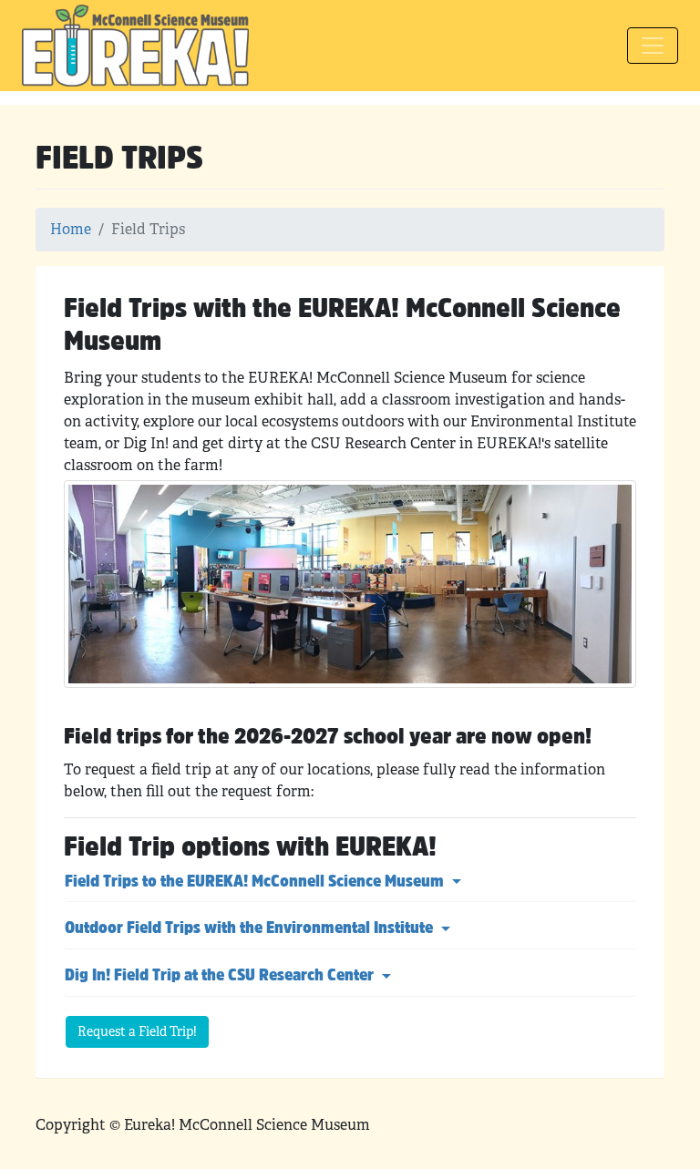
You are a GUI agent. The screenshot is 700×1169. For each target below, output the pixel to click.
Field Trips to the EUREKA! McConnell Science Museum (256, 883)
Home (70, 229)
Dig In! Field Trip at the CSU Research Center (221, 977)
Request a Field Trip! (137, 1031)
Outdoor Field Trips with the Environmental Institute (251, 929)
